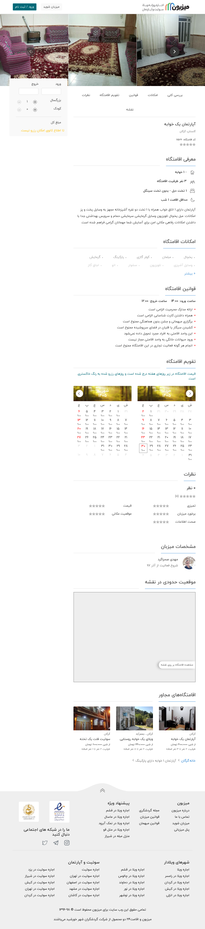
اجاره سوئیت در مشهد (84, 889)
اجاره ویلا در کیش (177, 889)
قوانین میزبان (149, 817)
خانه (192, 761)
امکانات (153, 95)
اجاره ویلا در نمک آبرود (114, 823)
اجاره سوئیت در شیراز (40, 876)
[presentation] (30, 51)
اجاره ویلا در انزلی (177, 895)
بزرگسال (55, 100)
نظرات (86, 95)
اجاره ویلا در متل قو (116, 830)
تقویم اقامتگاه (109, 95)
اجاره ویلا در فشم (118, 810)
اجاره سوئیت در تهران (84, 876)
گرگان (185, 761)
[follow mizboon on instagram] (66, 842)
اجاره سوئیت (90, 869)
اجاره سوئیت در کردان (39, 895)
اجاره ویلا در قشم (133, 869)
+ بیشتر (190, 273)
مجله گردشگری (149, 810)
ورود (58, 84)
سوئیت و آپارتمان (83, 862)
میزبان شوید (51, 7)
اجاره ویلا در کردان (177, 882)
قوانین (133, 95)
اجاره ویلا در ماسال (117, 817)
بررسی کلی (175, 95)
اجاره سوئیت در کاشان (83, 895)
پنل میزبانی (181, 830)
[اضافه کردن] (35, 101)
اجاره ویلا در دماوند (132, 882)
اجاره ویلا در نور (134, 889)
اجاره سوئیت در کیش (40, 882)
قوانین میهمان (149, 823)
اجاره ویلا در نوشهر (132, 895)
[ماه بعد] (79, 393)
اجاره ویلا (183, 869)
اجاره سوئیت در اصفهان (83, 882)
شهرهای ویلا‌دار (176, 862)
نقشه (130, 109)
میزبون (183, 803)
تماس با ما (182, 817)
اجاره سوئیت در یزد (41, 869)
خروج (34, 84)
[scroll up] (102, 790)
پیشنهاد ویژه (119, 803)
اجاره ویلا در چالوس (131, 876)
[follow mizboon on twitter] (44, 842)
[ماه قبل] (189, 393)
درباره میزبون (180, 810)
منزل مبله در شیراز (117, 836)
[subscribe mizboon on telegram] (55, 842)
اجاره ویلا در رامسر (177, 876)
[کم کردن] (19, 101)
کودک (57, 108)
